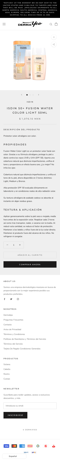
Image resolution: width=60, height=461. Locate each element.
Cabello (6, 369)
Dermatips (8, 315)
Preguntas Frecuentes (13, 319)
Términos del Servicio (13, 343)
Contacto (7, 324)
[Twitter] (11, 299)
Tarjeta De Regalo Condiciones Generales (21, 348)
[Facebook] (4, 299)
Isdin (30, 102)
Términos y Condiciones (14, 334)
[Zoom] (53, 37)
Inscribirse (15, 415)
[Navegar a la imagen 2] (30, 95)
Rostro (6, 374)
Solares (6, 364)
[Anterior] (21, 94)
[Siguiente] (38, 94)
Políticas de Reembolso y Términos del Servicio (24, 339)
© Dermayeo (30, 430)
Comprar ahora (30, 264)
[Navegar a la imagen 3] (33, 95)
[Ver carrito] (56, 24)
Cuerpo (6, 378)
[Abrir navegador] (4, 24)
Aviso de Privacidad (12, 329)
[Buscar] (51, 24)
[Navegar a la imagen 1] (27, 95)
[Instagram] (18, 299)
